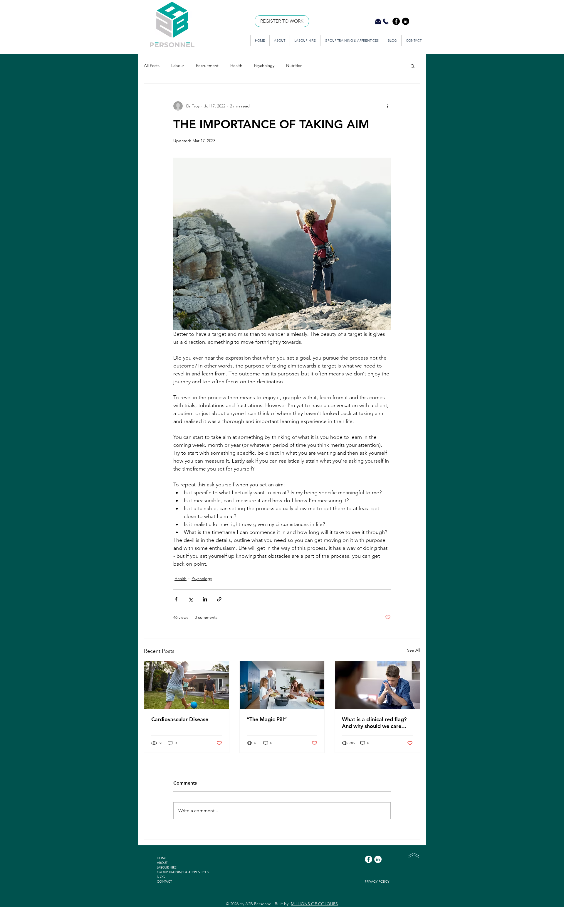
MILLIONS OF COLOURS (314, 903)
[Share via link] (219, 599)
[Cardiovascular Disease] (186, 685)
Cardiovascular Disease (179, 719)
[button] (412, 65)
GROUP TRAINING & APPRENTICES (183, 872)
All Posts (152, 65)
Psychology (264, 65)
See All (413, 650)
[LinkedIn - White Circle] (378, 859)
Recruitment (207, 65)
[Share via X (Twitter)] (190, 599)
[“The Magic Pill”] (282, 685)
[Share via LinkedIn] (205, 599)
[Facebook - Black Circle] (396, 21)
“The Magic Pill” (267, 719)
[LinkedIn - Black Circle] (405, 21)
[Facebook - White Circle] (368, 859)
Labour (177, 65)
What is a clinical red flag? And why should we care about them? (374, 722)
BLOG (161, 876)
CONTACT (164, 881)
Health (236, 65)
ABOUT (162, 862)
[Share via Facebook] (176, 599)
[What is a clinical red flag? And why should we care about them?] (377, 685)
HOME (162, 858)
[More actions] (387, 105)
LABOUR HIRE (167, 867)
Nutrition (294, 65)
